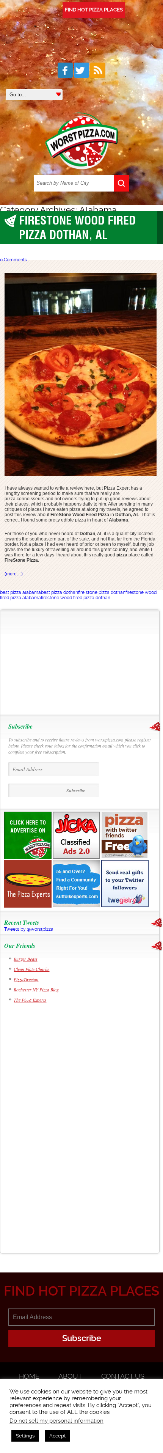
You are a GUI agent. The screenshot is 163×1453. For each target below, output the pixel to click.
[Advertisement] (53, 662)
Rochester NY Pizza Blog (36, 989)
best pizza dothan (59, 592)
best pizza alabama (20, 592)
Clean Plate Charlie (31, 969)
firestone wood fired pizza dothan (75, 597)
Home (29, 1376)
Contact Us (122, 1376)
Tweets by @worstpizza (28, 929)
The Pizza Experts (30, 1000)
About (70, 1376)
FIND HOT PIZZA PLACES (94, 10)
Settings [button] (25, 1436)
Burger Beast (25, 959)
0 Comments (13, 259)
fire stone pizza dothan (101, 592)
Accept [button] (57, 1436)
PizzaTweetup (26, 979)
